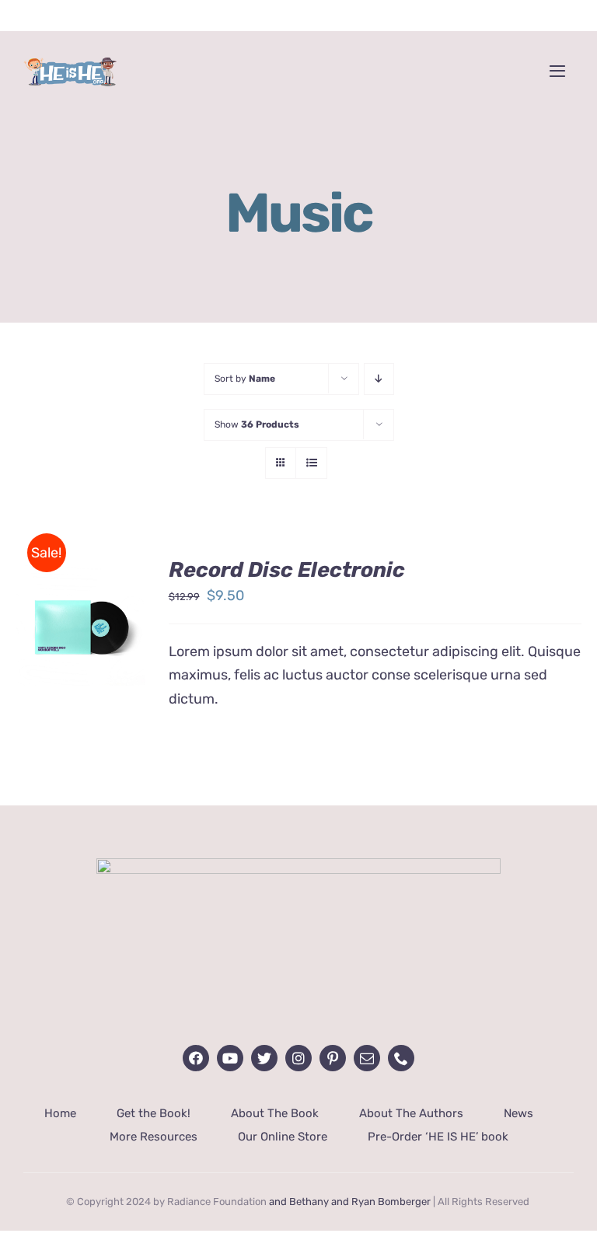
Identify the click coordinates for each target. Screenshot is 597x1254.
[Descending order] (379, 379)
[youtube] (230, 1058)
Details (54, 649)
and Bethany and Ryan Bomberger (350, 1201)
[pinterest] (332, 1058)
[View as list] (311, 463)
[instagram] (298, 1058)
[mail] (367, 1058)
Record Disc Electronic (287, 569)
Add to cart (80, 613)
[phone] (401, 1058)
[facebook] (196, 1058)
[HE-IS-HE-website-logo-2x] (298, 865)
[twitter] (264, 1058)
